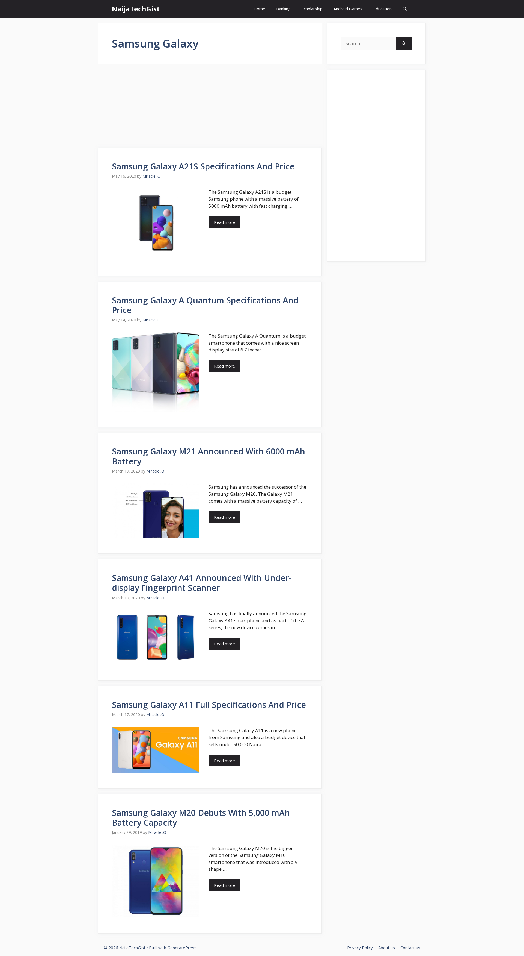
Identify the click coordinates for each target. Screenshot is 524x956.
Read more (224, 222)
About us (386, 947)
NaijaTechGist (136, 8)
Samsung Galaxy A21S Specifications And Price (203, 166)
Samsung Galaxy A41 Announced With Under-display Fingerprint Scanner (202, 582)
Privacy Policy (360, 947)
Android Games (348, 8)
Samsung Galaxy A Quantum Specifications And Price (205, 305)
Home (259, 8)
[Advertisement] (210, 107)
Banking (283, 8)
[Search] (404, 43)
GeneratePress (181, 947)
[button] (404, 9)
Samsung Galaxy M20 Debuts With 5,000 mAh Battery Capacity (201, 817)
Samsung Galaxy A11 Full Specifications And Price (209, 704)
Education (382, 8)
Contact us (410, 947)
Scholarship (312, 8)
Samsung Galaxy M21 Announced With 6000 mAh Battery (208, 456)
